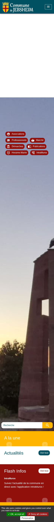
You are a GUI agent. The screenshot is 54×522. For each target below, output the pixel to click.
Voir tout (44, 453)
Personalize (27, 518)
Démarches (15, 146)
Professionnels (16, 140)
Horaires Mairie (17, 152)
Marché (37, 140)
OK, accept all (17, 514)
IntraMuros (39, 152)
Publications (36, 146)
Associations (15, 134)
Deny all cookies (38, 514)
